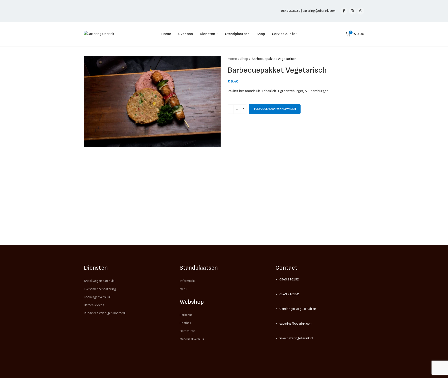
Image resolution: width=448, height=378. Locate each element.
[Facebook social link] (343, 11)
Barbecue (186, 315)
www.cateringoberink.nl (296, 338)
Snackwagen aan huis (99, 281)
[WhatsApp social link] (360, 11)
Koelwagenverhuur (97, 297)
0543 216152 (289, 279)
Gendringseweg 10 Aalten (297, 309)
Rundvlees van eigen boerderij (105, 313)
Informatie (187, 281)
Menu (183, 289)
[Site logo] (99, 34)
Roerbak (185, 323)
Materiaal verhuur (192, 339)
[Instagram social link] (352, 11)
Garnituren (187, 331)
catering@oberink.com (319, 11)
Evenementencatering (100, 289)
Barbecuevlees (94, 305)
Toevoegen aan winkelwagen (275, 109)
